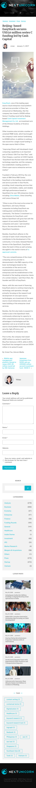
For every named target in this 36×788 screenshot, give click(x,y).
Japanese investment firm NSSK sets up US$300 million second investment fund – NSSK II (27, 363)
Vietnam (7, 566)
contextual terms (13, 704)
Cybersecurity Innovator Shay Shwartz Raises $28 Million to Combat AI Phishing (15, 683)
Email (5, 438)
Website (5, 448)
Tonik (9, 756)
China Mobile (14, 196)
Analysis (7, 503)
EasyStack (6, 103)
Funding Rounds (10, 523)
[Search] (28, 488)
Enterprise (8, 515)
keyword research (14, 718)
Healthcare (8, 531)
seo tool (10, 742)
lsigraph (10, 727)
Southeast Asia (13, 751)
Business (5, 21)
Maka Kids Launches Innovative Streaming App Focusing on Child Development (17, 618)
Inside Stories (9, 534)
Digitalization (12, 709)
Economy (7, 511)
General (7, 527)
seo (25, 737)
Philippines (11, 737)
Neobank (10, 732)
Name (5, 427)
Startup (23, 21)
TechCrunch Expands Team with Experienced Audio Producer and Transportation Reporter (16, 661)
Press (18, 21)
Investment (12, 21)
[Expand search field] (20, 12)
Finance (7, 519)
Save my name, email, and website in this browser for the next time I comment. (18, 460)
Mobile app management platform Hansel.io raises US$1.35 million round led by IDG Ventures (9, 363)
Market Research (10, 546)
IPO (5, 542)
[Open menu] (13, 13)
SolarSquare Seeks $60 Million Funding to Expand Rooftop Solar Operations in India (17, 596)
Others (6, 554)
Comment (6, 404)
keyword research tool (15, 723)
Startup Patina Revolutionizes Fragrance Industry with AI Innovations (15, 639)
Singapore (11, 746)
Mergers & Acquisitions (13, 550)
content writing (13, 699)
